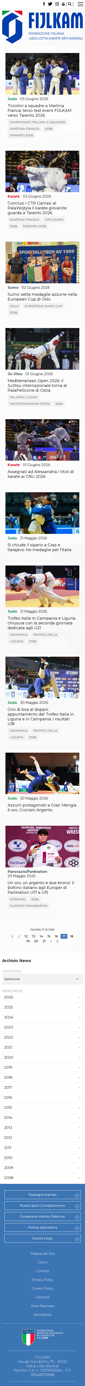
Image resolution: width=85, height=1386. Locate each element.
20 (36, 941)
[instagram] (57, 4)
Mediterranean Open (30, 404)
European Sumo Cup (43, 306)
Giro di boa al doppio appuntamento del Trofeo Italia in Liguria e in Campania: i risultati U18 (41, 716)
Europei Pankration (29, 906)
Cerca (42, 1262)
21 (44, 941)
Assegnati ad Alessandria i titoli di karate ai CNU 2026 (41, 474)
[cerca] (69, 4)
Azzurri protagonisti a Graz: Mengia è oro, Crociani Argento (42, 807)
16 (56, 936)
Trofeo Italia (45, 635)
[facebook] (44, 4)
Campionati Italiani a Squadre (38, 122)
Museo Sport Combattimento (42, 1206)
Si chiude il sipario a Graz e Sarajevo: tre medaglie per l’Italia (39, 547)
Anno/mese (12, 991)
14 (41, 936)
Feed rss (42, 1297)
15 (48, 936)
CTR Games (54, 220)
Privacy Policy (43, 1280)
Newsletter (43, 1315)
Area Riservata (42, 1306)
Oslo (14, 306)
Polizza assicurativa (42, 1227)
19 (28, 941)
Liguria (16, 641)
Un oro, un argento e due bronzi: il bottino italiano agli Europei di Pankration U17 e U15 (41, 887)
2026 (48, 129)
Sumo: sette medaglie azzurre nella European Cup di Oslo (42, 297)
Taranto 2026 (21, 135)
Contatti (42, 1271)
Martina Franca (24, 129)
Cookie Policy (43, 1288)
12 (26, 936)
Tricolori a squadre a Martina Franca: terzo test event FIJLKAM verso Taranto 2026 (39, 110)
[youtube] (63, 4)
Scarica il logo (42, 1238)
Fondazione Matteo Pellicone (42, 1217)
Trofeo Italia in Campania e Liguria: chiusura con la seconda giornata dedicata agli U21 (42, 623)
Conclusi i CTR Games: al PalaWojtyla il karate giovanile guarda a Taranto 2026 (37, 208)
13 (33, 936)
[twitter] (50, 4)
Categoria (11, 971)
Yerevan (18, 899)
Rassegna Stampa (42, 1195)
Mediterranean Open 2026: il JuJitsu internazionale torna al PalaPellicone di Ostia (37, 385)
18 (71, 936)
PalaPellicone (23, 397)
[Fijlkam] (42, 27)
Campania (18, 635)
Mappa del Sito (42, 1253)
